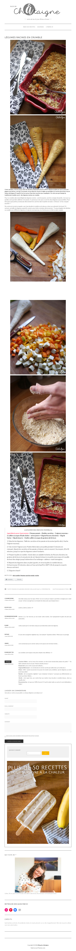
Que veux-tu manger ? (15, 750)
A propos (49, 26)
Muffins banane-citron (61, 589)
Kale (32, 948)
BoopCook (8, 607)
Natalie (7, 634)
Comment (7, 721)
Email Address (9, 706)
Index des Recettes (29, 26)
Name (6, 698)
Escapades (40, 26)
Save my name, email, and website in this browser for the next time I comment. (22, 735)
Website (7, 714)
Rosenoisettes (9, 652)
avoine (37, 575)
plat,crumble (16, 575)
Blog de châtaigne (43, 945)
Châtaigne (8, 661)
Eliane (6, 625)
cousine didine (9, 598)
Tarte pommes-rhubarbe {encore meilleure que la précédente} (28, 589)
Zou (45, 753)
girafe (7, 643)
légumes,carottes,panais (27, 575)
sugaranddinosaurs (11, 616)
